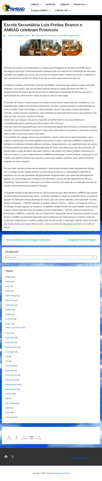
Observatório (10, 370)
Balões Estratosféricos (13, 328)
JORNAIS (64, 4)
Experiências (10, 338)
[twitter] (12, 456)
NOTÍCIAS (50, 4)
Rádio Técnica (10, 380)
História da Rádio (11, 347)
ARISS (7, 291)
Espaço (8, 324)
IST (6, 361)
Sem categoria (10, 403)
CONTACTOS (61, 10)
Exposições (9, 342)
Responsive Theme (79, 458)
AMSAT (8, 282)
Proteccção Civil (11, 375)
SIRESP (8, 408)
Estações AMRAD (39, 10)
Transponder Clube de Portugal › (82, 240)
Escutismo (9, 319)
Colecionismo (10, 305)
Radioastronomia (11, 389)
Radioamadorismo (11, 384)
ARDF (7, 286)
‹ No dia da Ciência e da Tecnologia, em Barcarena (28, 240)
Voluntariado (9, 417)
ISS (6, 356)
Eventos (8, 333)
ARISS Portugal (11, 296)
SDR (7, 398)
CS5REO (8, 314)
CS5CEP (8, 310)
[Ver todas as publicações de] (5, 36)
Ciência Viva (9, 300)
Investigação (10, 352)
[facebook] (6, 456)
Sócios (7, 412)
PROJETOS (79, 4)
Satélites (8, 394)
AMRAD (35, 4)
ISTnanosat (9, 366)
